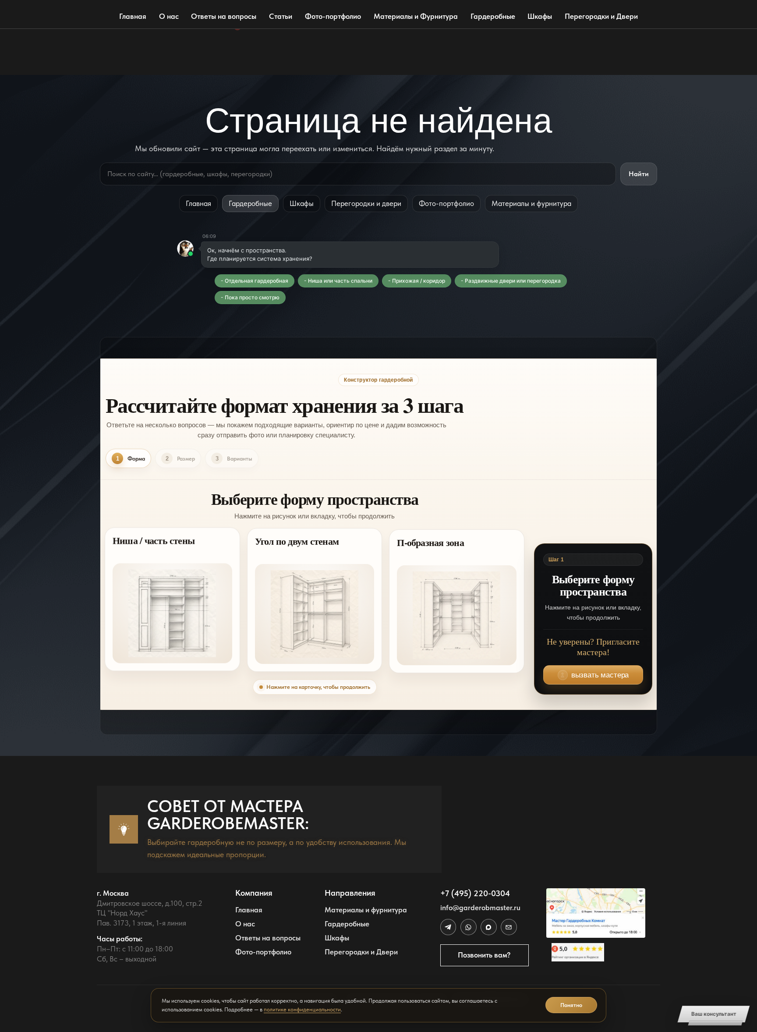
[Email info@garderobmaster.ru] (508, 927)
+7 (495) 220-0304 (475, 893)
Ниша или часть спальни (340, 280)
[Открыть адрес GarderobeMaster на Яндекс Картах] (595, 913)
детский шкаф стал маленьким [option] (283, 46)
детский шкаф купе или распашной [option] (290, 63)
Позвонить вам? (484, 954)
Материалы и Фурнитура (416, 16)
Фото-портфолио (333, 16)
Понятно (571, 1005)
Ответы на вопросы (223, 16)
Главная (132, 16)
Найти (639, 174)
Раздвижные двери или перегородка (513, 280)
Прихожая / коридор (418, 280)
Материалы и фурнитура (531, 203)
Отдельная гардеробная (256, 280)
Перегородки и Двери (601, 16)
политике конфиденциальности (302, 1009)
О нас (169, 16)
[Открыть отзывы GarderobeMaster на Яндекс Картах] (595, 952)
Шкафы (539, 16)
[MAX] (488, 927)
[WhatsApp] (468, 927)
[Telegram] (448, 927)
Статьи (280, 16)
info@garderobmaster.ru (480, 907)
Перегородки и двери (366, 203)
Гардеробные (492, 16)
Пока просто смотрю (252, 297)
